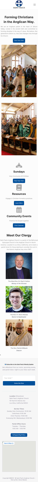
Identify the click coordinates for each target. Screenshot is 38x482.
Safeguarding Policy (18, 435)
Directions (19, 396)
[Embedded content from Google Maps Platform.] (19, 456)
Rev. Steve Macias (21, 480)
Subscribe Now (19, 383)
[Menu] (34, 5)
